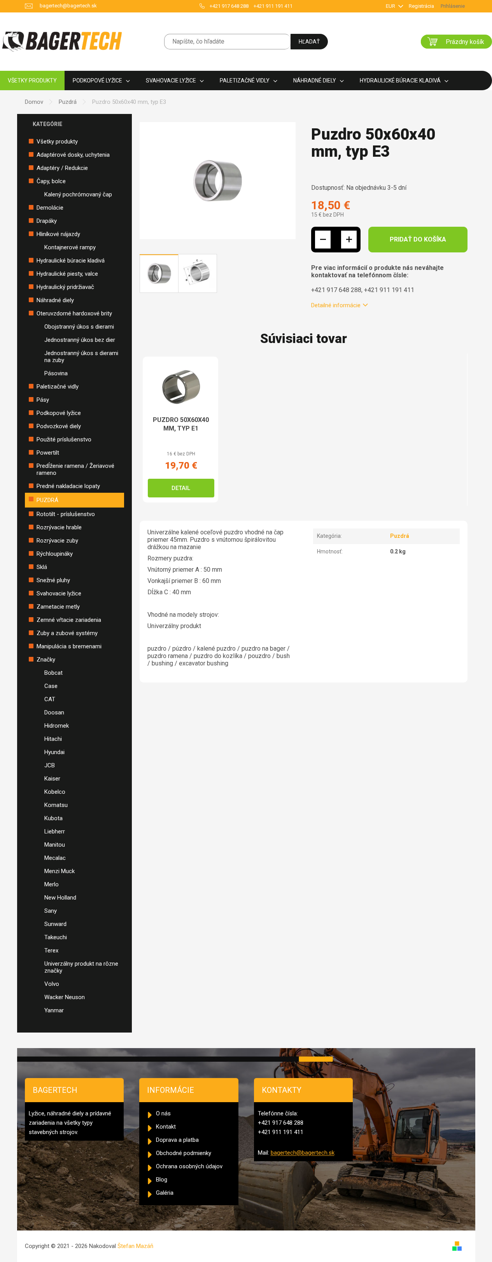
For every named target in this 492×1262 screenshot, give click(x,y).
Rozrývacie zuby (57, 540)
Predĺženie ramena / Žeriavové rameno (75, 469)
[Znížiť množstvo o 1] (323, 240)
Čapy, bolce (51, 181)
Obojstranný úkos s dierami (79, 326)
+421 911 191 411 (273, 6)
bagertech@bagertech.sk (302, 1152)
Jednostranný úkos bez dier (79, 339)
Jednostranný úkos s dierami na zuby (81, 357)
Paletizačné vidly (58, 386)
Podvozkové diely (59, 426)
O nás (163, 1113)
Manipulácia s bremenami (69, 646)
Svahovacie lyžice (59, 593)
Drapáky (47, 220)
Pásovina (56, 373)
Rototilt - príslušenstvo (66, 514)
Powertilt (48, 452)
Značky (46, 659)
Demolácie (50, 207)
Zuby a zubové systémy (67, 633)
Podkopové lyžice (59, 413)
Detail (181, 488)
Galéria (164, 1192)
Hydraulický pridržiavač (65, 287)
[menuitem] (32, 81)
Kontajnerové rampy (70, 247)
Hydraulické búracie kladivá (71, 260)
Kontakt (166, 1126)
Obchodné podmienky (183, 1153)
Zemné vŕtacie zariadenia (69, 619)
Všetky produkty (57, 141)
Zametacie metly (58, 606)
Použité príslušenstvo (64, 439)
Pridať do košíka (418, 239)
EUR (391, 6)
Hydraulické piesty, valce (67, 273)
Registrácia (421, 6)
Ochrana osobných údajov (189, 1166)
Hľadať (309, 42)
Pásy (43, 399)
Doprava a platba (177, 1139)
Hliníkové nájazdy (58, 234)
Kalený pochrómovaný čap (78, 194)
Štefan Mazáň (135, 1246)
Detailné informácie (336, 305)
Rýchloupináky (55, 553)
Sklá (42, 567)
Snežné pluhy (53, 580)
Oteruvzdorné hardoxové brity (74, 313)
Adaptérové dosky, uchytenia (73, 154)
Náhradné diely (55, 300)
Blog (161, 1179)
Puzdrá (47, 500)
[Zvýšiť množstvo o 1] (349, 240)
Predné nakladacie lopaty (68, 486)
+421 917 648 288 (229, 6)
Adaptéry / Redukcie (62, 168)
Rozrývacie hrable (59, 527)
